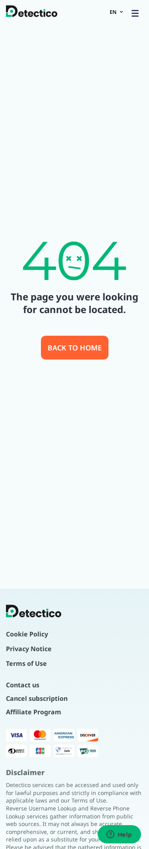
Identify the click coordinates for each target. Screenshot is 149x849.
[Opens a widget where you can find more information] (119, 835)
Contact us (22, 685)
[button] (135, 13)
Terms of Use (26, 663)
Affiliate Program (33, 712)
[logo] (32, 12)
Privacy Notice (29, 648)
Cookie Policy (27, 634)
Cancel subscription (37, 698)
